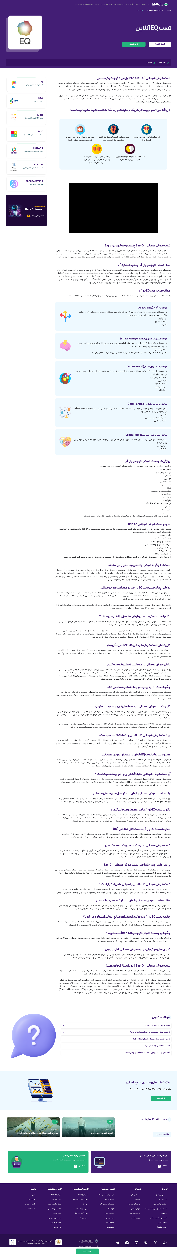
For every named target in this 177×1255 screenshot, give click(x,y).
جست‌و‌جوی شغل (142, 4)
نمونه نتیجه (160, 44)
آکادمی (130, 4)
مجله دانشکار (88, 4)
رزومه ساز (120, 4)
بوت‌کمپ (78, 4)
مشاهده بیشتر (163, 1134)
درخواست (161, 1098)
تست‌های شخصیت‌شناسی (106, 4)
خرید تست (133, 44)
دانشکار (169, 10)
